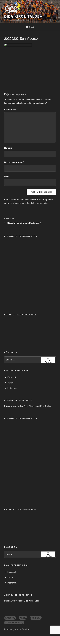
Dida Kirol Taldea (23, 16)
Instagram (12, 388)
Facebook (11, 377)
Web (6, 176)
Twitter (10, 382)
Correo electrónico (14, 162)
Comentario (10, 109)
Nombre (8, 147)
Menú (31, 26)
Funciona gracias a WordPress (17, 629)
